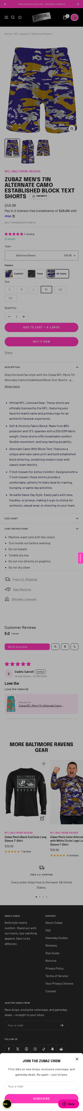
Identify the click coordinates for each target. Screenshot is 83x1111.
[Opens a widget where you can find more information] (68, 1104)
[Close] (77, 1059)
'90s (5, 1103)
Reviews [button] (80, 558)
